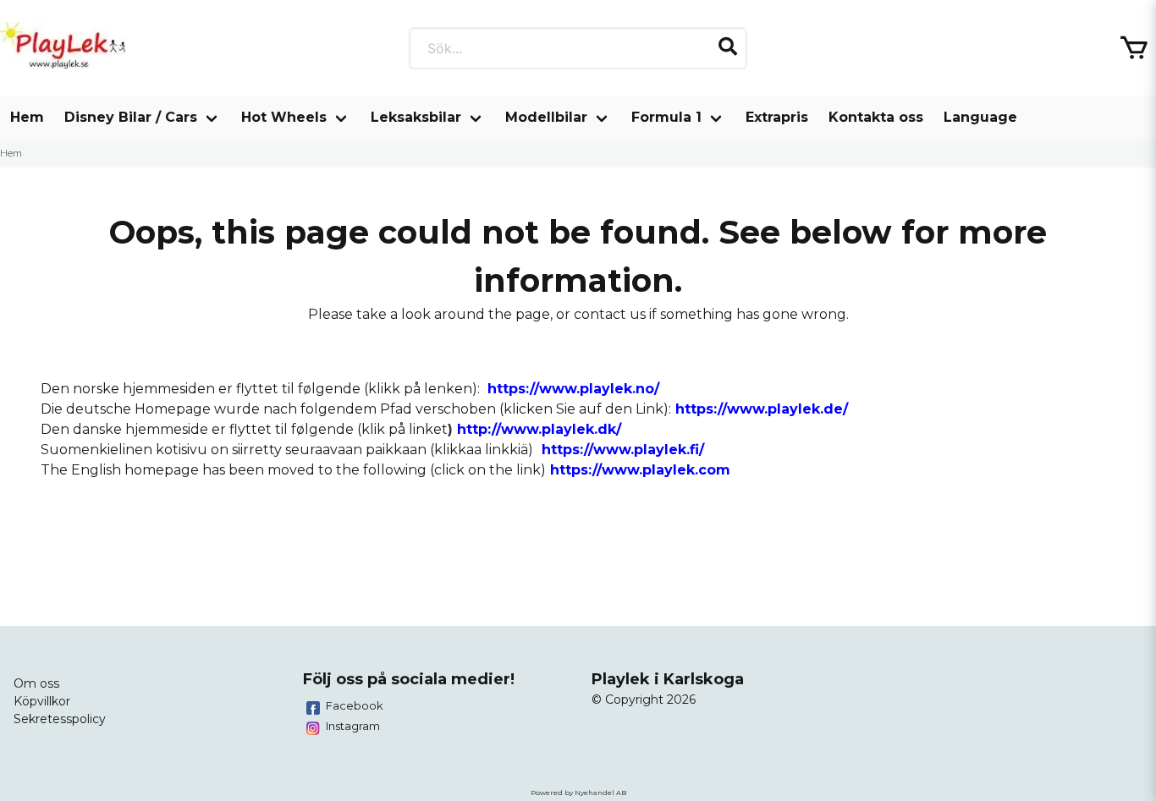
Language (980, 117)
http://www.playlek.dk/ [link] (539, 429)
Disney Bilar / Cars (130, 117)
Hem (27, 117)
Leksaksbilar (416, 117)
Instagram (353, 725)
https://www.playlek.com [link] (640, 470)
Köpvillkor (42, 701)
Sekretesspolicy (60, 719)
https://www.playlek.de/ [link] (761, 409)
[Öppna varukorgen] (1134, 48)
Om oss (36, 683)
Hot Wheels (284, 117)
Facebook (354, 705)
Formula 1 (666, 117)
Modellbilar (546, 117)
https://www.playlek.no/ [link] (573, 389)
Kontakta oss (875, 117)
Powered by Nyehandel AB (578, 792)
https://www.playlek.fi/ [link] (623, 450)
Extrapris (777, 117)
